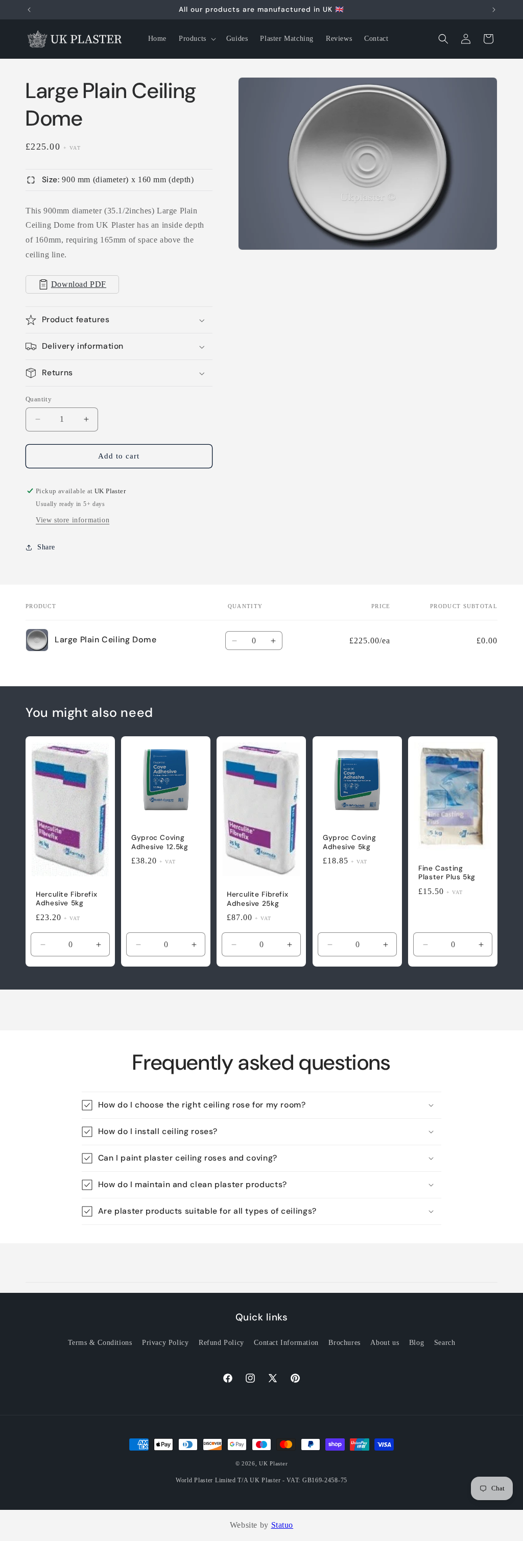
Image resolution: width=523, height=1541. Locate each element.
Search (445, 1342)
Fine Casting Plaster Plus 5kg (447, 873)
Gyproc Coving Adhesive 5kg (349, 843)
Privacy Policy (165, 1342)
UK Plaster (273, 1463)
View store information (72, 520)
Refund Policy (221, 1342)
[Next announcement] (494, 9)
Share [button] (46, 547)
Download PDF (78, 284)
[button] (196, 39)
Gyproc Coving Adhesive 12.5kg (159, 843)
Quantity (39, 399)
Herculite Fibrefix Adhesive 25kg (257, 899)
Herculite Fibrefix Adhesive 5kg (66, 899)
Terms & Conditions (100, 1342)
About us (384, 1342)
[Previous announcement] (29, 9)
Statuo (282, 1525)
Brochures (344, 1342)
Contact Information (286, 1342)
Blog (416, 1342)
